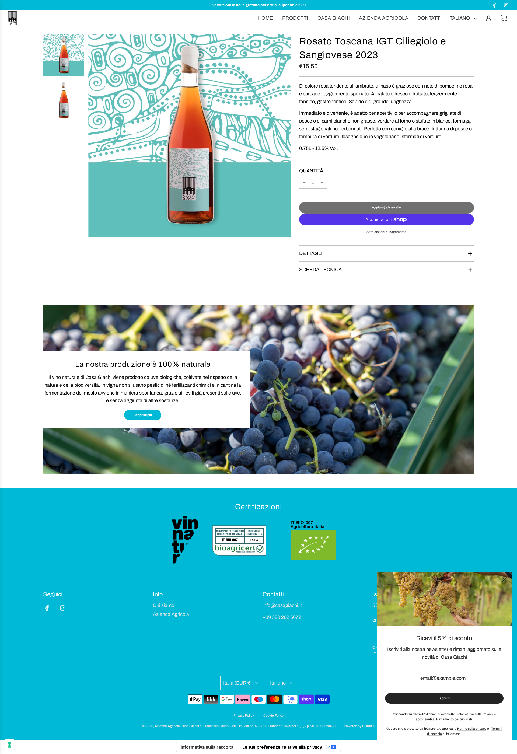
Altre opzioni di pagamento (386, 232)
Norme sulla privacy (471, 729)
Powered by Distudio (359, 726)
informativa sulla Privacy (475, 714)
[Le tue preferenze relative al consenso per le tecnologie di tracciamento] (9, 744)
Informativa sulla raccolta (207, 747)
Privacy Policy (243, 715)
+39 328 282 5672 (282, 617)
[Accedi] (488, 18)
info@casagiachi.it (282, 605)
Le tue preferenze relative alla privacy (282, 747)
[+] (322, 182)
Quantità (311, 170)
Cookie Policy (273, 715)
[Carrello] (504, 18)
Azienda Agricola (171, 614)
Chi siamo (163, 605)
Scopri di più (143, 415)
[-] (304, 182)
